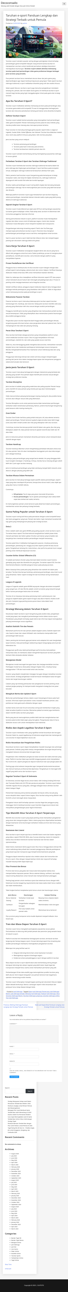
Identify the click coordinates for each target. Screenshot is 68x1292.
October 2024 (15, 1202)
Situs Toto (8, 1264)
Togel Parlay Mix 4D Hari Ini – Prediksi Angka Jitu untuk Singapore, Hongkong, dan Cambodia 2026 (21, 1130)
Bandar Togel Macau (17, 1240)
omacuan (8, 1269)
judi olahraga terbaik (18, 994)
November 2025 (16, 1173)
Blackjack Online (16, 1242)
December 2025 (16, 1171)
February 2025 (15, 1193)
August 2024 (15, 1207)
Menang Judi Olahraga (32, 994)
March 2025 (14, 1191)
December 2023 (16, 1224)
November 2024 (16, 1200)
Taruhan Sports (15, 1256)
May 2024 (14, 1213)
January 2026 (15, 1169)
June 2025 (14, 1184)
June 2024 (14, 1211)
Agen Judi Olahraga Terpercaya (39, 992)
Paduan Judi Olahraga (48, 994)
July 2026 (14, 1156)
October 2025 (15, 1176)
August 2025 (15, 1180)
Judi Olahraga (17, 992)
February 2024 (15, 1220)
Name (12, 1046)
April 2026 (14, 1162)
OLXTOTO (40, 1285)
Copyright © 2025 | (30, 1285)
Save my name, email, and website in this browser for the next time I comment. (33, 1071)
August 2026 (15, 1154)
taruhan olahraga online (51, 996)
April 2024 (14, 1215)
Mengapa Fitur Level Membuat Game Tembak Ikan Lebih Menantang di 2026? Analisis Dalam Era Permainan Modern (19, 1112)
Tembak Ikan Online (17, 1258)
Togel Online (15, 1260)
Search (7, 1088)
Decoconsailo (9, 3)
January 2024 (15, 1222)
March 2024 (14, 1218)
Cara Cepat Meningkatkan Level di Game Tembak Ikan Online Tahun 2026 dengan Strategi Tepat (20, 1119)
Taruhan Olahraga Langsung (32, 996)
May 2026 (14, 1160)
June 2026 (14, 1158)
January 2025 (15, 1195)
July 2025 (14, 1182)
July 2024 (14, 1209)
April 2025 (14, 1189)
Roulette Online (16, 1253)
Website (12, 1061)
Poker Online (15, 1251)
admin (25, 23)
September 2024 (16, 1204)
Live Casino (14, 1249)
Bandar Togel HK (16, 1238)
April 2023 (14, 1226)
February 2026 (15, 1167)
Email (12, 1054)
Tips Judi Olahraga (12, 998)
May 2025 (14, 1187)
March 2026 (14, 1165)
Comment (13, 1024)
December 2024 (16, 1198)
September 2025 (16, 1178)
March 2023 (14, 1229)
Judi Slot (13, 1247)
